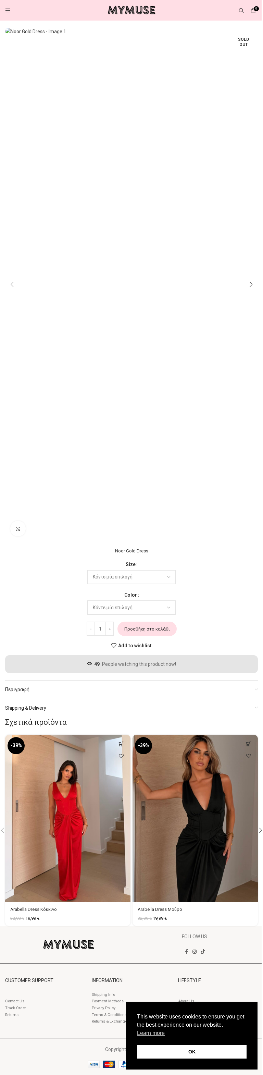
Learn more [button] (151, 1033)
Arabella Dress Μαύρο (160, 909)
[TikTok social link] (203, 951)
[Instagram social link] (194, 951)
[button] (12, 284)
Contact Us (14, 1001)
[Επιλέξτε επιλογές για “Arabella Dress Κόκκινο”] (121, 744)
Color (130, 595)
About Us (186, 1001)
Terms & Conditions (109, 1015)
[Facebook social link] (186, 951)
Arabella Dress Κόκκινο (33, 909)
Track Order (15, 1008)
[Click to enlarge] (18, 528)
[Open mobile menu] (8, 10)
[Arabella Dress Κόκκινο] (67, 818)
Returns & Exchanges (110, 1021)
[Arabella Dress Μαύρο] (195, 818)
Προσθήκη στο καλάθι (147, 629)
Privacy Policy (103, 1008)
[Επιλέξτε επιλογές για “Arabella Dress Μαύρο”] (248, 744)
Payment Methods (108, 1001)
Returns (11, 1015)
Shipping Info (103, 994)
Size (131, 564)
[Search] (241, 10)
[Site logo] (131, 10)
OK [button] (192, 1051)
